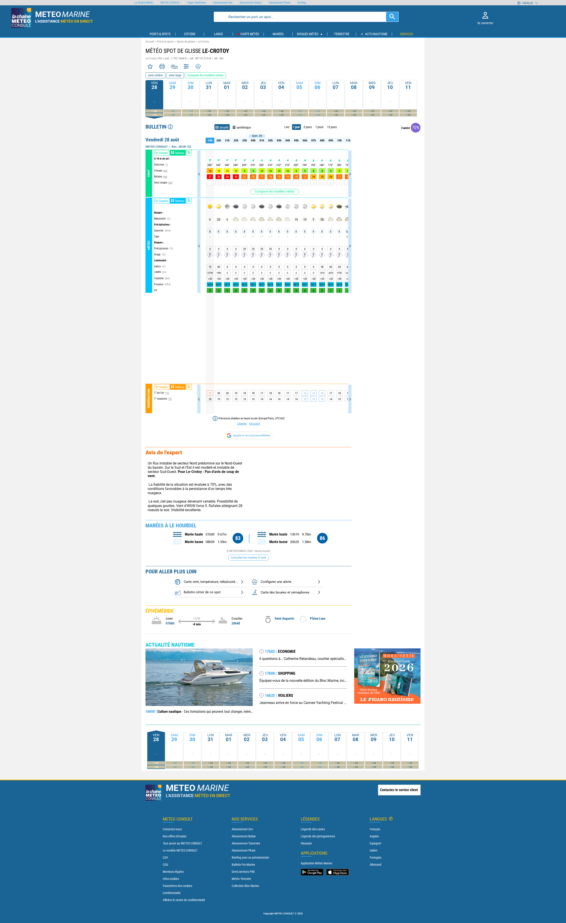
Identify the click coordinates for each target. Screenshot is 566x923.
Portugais (375, 857)
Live (286, 127)
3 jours (308, 127)
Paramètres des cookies (177, 886)
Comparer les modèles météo (274, 191)
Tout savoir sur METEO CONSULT (182, 843)
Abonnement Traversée (246, 843)
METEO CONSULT (170, 2)
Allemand (375, 864)
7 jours (319, 127)
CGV (165, 857)
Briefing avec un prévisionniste (250, 857)
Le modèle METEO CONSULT (180, 850)
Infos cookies (171, 879)
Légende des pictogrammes (318, 836)
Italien (373, 850)
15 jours (332, 127)
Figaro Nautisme (196, 2)
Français (375, 829)
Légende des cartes (313, 829)
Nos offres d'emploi (174, 836)
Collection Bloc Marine (245, 886)
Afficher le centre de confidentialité (184, 900)
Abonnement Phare (244, 850)
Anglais (374, 836)
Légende (242, 423)
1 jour (296, 127)
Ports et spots (165, 41)
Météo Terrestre (241, 879)
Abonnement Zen (242, 829)
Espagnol (375, 843)
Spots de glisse (186, 41)
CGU (165, 864)
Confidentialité (172, 893)
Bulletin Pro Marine (243, 864)
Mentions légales (173, 871)
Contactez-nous (172, 829)
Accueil (149, 41)
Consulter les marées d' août (248, 557)
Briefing (302, 2)
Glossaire (254, 423)
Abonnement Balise (244, 836)
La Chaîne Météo (143, 2)
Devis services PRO (243, 871)
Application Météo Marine (316, 863)
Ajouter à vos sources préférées (251, 435)
